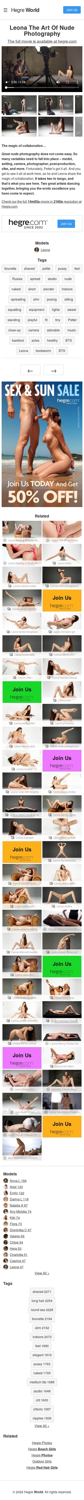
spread (35, 278)
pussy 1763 (42, 1364)
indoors (67, 289)
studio (52, 278)
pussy (62, 268)
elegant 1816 (42, 1354)
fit (46, 319)
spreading (18, 299)
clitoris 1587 (42, 1409)
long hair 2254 (42, 1300)
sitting (68, 299)
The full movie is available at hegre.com (42, 41)
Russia (17, 278)
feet (77, 268)
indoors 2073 (42, 1336)
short (31, 289)
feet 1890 (42, 1345)
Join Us (71, 9)
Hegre (25, 9)
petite (46, 268)
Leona (45, 249)
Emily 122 (17, 1193)
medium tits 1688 (42, 1382)
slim (36, 299)
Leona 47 (16, 1267)
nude (68, 278)
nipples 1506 (42, 1418)
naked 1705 (42, 1373)
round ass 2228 (42, 1309)
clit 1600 (42, 1400)
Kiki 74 (15, 1217)
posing (52, 299)
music (71, 330)
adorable (53, 330)
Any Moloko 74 (20, 1211)
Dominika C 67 (20, 1230)
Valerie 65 (17, 1236)
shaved (29, 268)
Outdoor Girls (42, 1461)
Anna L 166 (18, 1180)
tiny (57, 319)
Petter (72, 319)
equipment (36, 309)
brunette (10, 268)
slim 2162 (42, 1327)
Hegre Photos (42, 1442)
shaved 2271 (42, 1291)
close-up (14, 330)
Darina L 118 (19, 1199)
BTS (68, 340)
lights (56, 309)
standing (14, 319)
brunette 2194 (42, 1318)
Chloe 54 (16, 1242)
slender (48, 289)
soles (35, 340)
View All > (42, 1273)
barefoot (18, 340)
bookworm (43, 350)
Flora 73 (16, 1223)
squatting (14, 309)
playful (32, 319)
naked (16, 289)
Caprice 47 (18, 1260)
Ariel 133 (16, 1186)
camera (33, 330)
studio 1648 (42, 1391)
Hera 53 (15, 1248)
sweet (71, 309)
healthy (52, 340)
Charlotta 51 (19, 1254)
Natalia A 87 (19, 1205)
